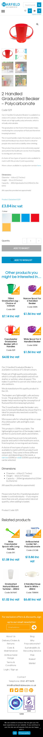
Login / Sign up (11, 670)
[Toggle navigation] (2, 11)
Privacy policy (24, 733)
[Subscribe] (34, 627)
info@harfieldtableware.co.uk (21, 686)
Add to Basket (21, 248)
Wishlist (32, 664)
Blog (32, 637)
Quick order (36, 14)
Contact (21, 677)
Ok (15, 733)
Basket (32, 659)
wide (19, 457)
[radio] (6, 218)
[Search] (39, 4)
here (39, 165)
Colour (4, 211)
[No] (40, 728)
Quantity (6, 240)
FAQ (32, 655)
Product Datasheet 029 (11, 199)
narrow (5, 457)
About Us (10, 637)
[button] (37, 24)
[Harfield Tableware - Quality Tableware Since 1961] (11, 4)
